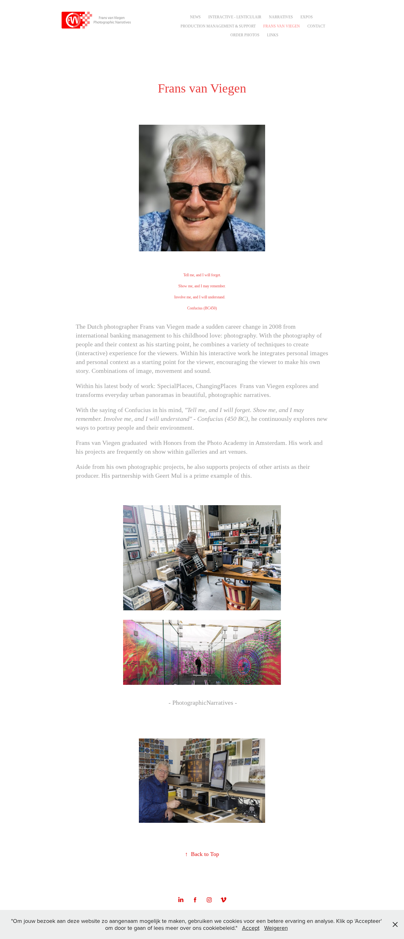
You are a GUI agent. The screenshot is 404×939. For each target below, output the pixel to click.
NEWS (195, 17)
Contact (316, 26)
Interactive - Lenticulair (234, 17)
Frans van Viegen (281, 26)
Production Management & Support (218, 26)
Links (272, 35)
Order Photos (244, 35)
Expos (306, 17)
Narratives (281, 17)
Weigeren (276, 928)
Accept (250, 928)
